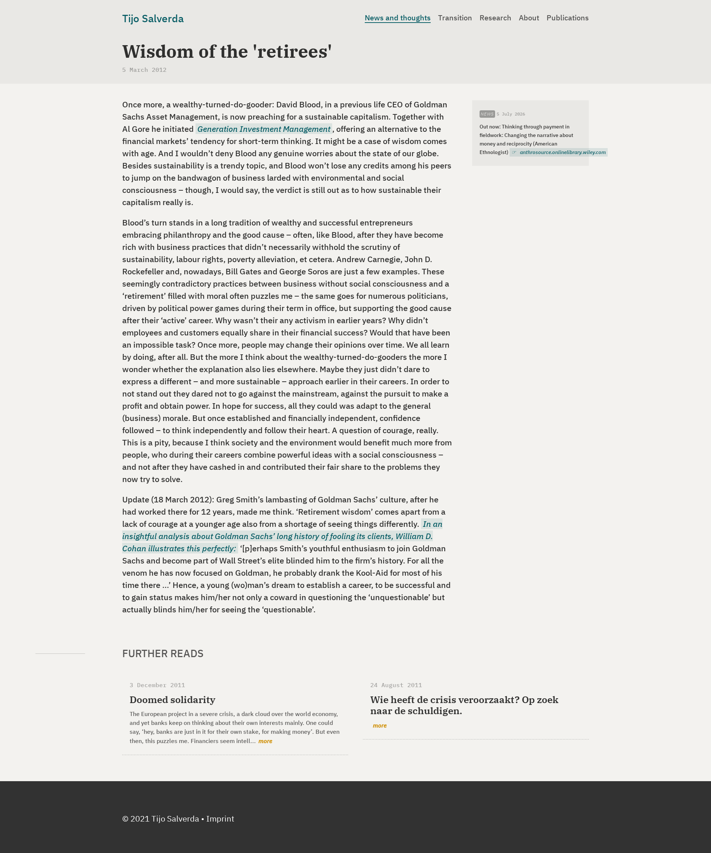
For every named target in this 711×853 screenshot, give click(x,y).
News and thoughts (398, 17)
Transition (455, 17)
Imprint (220, 818)
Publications (568, 17)
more (265, 741)
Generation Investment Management (263, 128)
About (529, 17)
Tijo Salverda (153, 18)
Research (495, 17)
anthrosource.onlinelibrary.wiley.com (563, 152)
